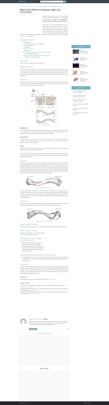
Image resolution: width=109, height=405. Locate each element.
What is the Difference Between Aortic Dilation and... (84, 52)
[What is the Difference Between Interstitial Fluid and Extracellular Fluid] (76, 72)
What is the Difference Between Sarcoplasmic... (84, 59)
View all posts (33, 329)
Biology (28, 6)
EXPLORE (31, 1)
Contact (84, 403)
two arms (25, 36)
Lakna (30, 13)
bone (66, 24)
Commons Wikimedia (28, 287)
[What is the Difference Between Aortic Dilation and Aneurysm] (76, 52)
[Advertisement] (31, 24)
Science (24, 6)
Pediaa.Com (27, 403)
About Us (88, 403)
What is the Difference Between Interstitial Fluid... (84, 72)
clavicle (50, 24)
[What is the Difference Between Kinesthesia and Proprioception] (76, 65)
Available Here (52, 279)
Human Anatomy (34, 6)
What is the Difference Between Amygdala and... (84, 79)
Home (21, 6)
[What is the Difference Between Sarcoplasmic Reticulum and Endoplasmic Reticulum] (76, 58)
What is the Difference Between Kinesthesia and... (84, 65)
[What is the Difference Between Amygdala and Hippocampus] (76, 79)
